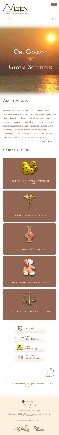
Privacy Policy (24, 410)
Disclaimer (36, 410)
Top (50, 371)
